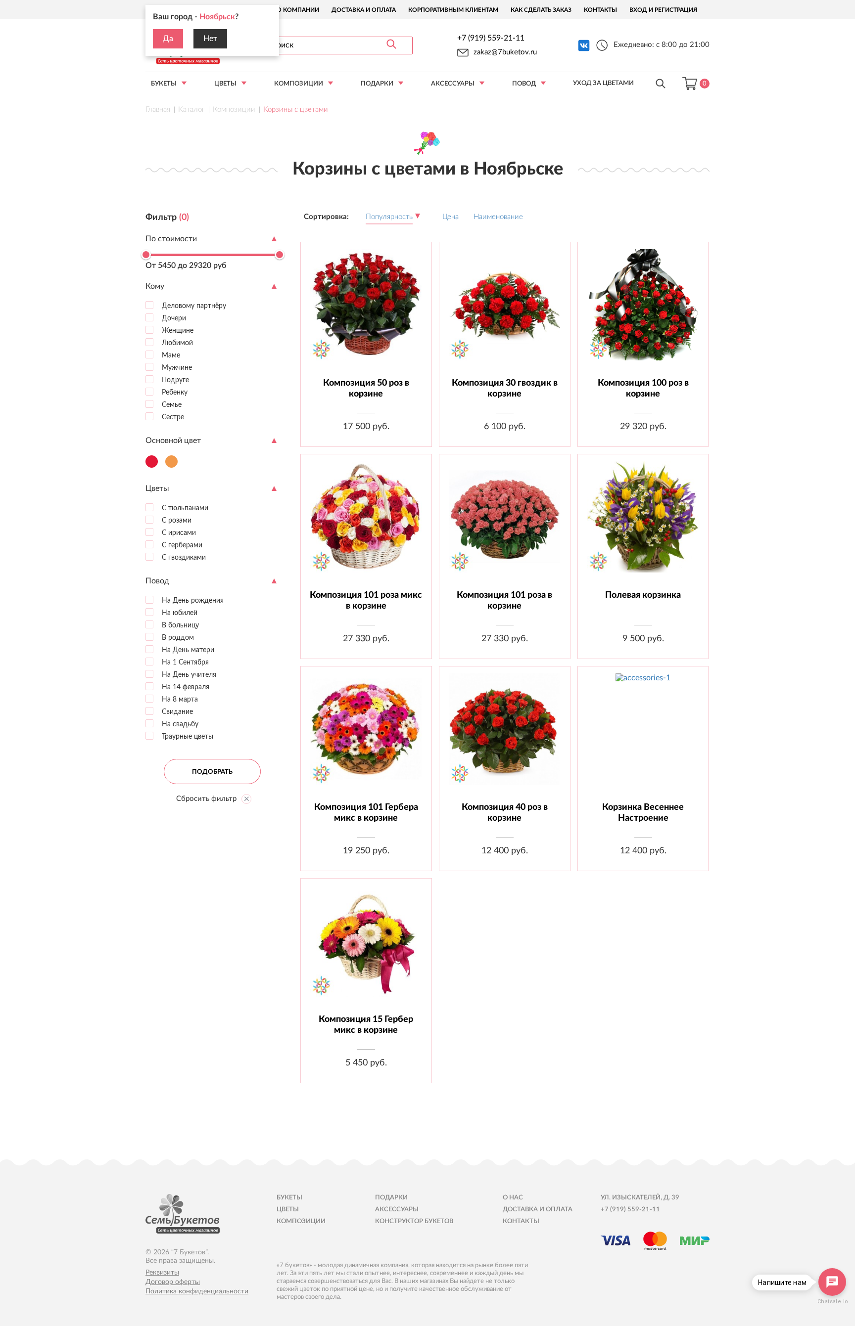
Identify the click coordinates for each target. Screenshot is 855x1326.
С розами (175, 520)
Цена (450, 217)
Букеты (164, 84)
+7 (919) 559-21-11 (490, 38)
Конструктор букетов (414, 1221)
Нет (210, 39)
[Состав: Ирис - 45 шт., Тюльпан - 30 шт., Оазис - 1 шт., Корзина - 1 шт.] (643, 736)
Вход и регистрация (663, 10)
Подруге (174, 379)
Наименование (498, 217)
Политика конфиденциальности (196, 1291)
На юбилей (178, 612)
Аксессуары (453, 84)
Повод (524, 84)
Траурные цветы (186, 736)
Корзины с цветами (295, 109)
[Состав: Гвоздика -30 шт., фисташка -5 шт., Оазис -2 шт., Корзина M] (504, 312)
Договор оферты (172, 1282)
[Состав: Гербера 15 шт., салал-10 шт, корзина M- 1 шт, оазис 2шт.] (366, 948)
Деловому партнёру (193, 305)
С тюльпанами (184, 507)
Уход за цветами (603, 83)
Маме (170, 355)
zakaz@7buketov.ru (505, 52)
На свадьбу (179, 723)
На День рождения (192, 600)
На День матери (187, 649)
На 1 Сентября (184, 662)
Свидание (176, 711)
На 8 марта (179, 699)
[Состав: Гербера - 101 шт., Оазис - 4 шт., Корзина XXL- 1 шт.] (366, 736)
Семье (171, 404)
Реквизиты (162, 1272)
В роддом (177, 637)
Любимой (176, 342)
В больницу (179, 624)
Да (168, 39)
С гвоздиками (183, 557)
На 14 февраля (184, 686)
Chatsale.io (832, 1301)
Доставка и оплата (364, 10)
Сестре (172, 416)
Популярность (389, 217)
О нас (513, 1197)
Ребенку (174, 392)
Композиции (298, 84)
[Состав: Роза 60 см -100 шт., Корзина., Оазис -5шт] (643, 312)
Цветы (225, 84)
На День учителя (188, 674)
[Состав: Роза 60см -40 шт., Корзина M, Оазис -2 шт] (504, 736)
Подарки (377, 84)
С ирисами (178, 532)
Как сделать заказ (541, 10)
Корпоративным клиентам (453, 10)
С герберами (181, 544)
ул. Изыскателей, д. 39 (640, 1197)
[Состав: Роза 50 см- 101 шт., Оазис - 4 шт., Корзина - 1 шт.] (504, 524)
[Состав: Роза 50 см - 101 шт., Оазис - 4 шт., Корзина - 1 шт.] (366, 524)
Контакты (600, 10)
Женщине (176, 330)
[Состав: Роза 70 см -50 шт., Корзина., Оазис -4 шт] (366, 312)
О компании (298, 10)
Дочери (173, 317)
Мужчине (176, 367)
